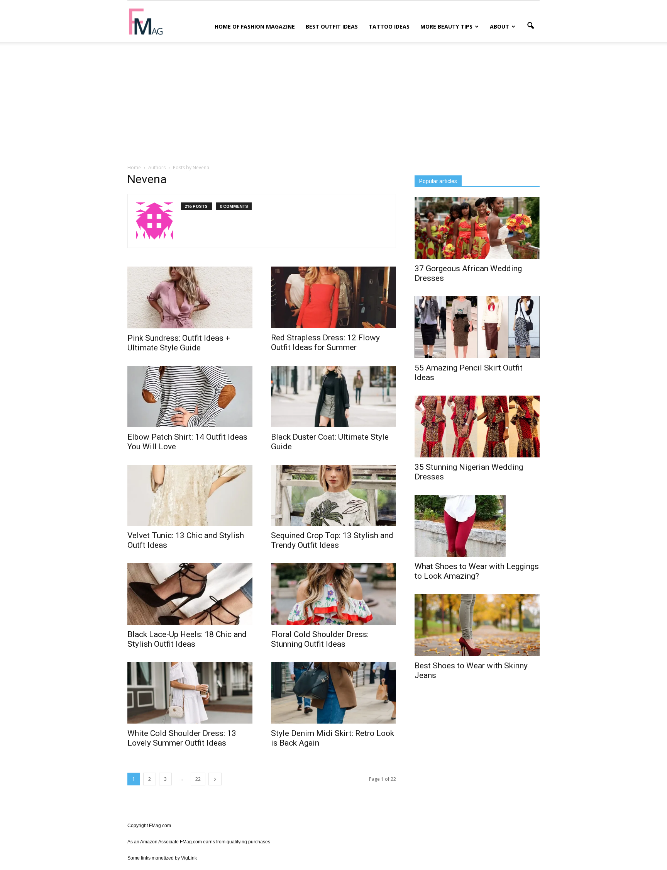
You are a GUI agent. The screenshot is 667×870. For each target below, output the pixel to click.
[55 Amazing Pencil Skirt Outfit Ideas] (477, 327)
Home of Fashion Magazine (255, 26)
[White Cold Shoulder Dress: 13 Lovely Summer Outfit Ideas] (189, 693)
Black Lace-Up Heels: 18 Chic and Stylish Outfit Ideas (187, 639)
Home (134, 167)
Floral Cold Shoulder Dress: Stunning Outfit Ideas (320, 639)
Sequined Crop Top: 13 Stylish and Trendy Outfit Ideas (332, 540)
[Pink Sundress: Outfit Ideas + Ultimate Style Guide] (189, 297)
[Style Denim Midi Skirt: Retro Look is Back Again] (333, 693)
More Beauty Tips (446, 26)
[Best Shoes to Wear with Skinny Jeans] (477, 625)
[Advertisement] (333, 102)
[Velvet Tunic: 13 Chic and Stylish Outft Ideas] (189, 495)
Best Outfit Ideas (332, 26)
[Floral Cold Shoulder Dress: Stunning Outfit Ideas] (333, 594)
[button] (530, 26)
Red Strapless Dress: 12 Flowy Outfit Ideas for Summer (325, 342)
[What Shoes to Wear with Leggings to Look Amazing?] (477, 526)
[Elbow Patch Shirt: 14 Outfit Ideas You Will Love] (189, 396)
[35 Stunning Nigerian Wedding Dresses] (477, 426)
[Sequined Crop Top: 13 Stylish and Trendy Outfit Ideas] (333, 495)
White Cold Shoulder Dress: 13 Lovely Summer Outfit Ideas (181, 738)
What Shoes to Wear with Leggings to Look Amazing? (477, 571)
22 (198, 779)
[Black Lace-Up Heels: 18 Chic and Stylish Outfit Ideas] (189, 594)
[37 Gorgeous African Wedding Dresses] (477, 228)
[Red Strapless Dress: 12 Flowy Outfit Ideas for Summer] (333, 297)
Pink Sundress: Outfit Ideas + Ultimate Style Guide (178, 342)
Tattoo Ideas (389, 26)
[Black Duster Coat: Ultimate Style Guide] (333, 396)
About (499, 26)
